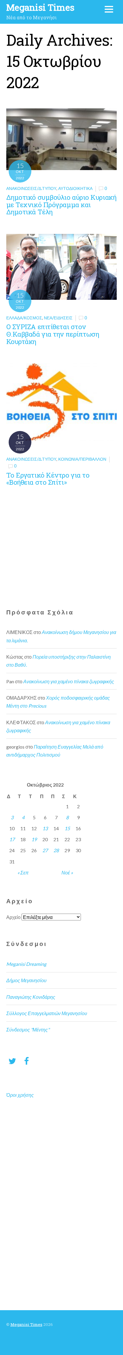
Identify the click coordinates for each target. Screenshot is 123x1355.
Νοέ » (67, 872)
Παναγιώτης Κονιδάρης (30, 997)
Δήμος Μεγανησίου (26, 980)
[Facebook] (27, 1061)
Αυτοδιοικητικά (75, 188)
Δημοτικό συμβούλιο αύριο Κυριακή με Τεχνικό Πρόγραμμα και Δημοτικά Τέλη (61, 204)
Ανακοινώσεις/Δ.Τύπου (31, 188)
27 (45, 850)
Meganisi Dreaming (26, 964)
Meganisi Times (26, 1324)
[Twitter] (12, 1061)
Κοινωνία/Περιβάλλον (82, 459)
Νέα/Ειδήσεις (58, 317)
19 (34, 839)
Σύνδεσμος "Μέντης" (28, 1029)
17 (12, 839)
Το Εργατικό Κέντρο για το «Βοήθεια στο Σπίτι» (48, 479)
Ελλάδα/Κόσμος (24, 317)
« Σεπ (23, 872)
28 (56, 850)
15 (67, 828)
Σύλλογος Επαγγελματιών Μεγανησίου (46, 1013)
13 (45, 828)
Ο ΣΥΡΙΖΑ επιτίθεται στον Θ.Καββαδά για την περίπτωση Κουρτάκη (52, 334)
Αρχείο (13, 917)
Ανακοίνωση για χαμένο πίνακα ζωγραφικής (68, 681)
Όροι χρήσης (20, 1095)
